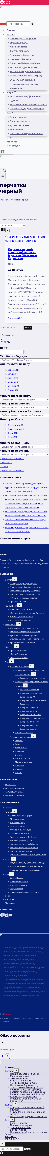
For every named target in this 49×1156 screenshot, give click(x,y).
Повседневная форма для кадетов (25, 587)
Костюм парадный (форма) (24, 67)
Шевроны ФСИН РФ (29, 721)
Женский (12, 378)
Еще (7, 662)
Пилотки (19, 769)
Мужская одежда (19, 42)
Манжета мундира (23, 762)
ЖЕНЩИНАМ (11, 606)
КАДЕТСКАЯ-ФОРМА (14, 788)
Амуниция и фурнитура (22, 55)
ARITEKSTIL (10, 784)
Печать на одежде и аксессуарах (27, 108)
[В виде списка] (8, 230)
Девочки (12, 370)
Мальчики (13, 382)
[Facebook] (2, 3)
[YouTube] (10, 916)
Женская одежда (18, 46)
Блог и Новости (18, 117)
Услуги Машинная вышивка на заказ (28, 104)
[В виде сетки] (3, 230)
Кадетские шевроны (29, 689)
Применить (7, 458)
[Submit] (3, 24)
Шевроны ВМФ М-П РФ (31, 693)
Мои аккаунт (13, 145)
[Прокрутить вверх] (2, 1056)
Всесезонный (14, 425)
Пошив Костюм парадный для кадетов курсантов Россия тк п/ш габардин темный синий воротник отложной (26, 487)
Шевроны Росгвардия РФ (32, 718)
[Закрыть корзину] (2, 1043)
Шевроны (19, 751)
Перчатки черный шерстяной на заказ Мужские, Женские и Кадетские (22, 254)
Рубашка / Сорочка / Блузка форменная (24, 86)
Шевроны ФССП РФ (29, 725)
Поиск (28, 328)
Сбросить (19, 458)
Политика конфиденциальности (26, 133)
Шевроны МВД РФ (28, 711)
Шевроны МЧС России (30, 714)
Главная (11, 30)
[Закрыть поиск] (2, 1144)
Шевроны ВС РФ (27, 697)
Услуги (8, 859)
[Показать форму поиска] (3, 170)
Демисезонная (15, 429)
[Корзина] (2, 152)
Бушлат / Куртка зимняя (22, 79)
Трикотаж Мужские (19, 657)
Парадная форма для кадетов (23, 583)
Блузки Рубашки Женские (21, 616)
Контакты (12, 141)
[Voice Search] (32, 23)
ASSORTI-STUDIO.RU (14, 795)
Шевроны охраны (28, 729)
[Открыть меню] (3, 176)
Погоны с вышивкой (24, 732)
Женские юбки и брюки (20, 620)
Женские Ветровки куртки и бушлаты (27, 613)
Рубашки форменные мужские (24, 635)
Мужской (12, 386)
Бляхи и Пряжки (22, 758)
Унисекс (11, 390)
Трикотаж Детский (18, 650)
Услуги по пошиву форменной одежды (25, 98)
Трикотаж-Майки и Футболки (25, 63)
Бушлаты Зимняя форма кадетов (25, 594)
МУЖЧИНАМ (10, 624)
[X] (5, 3)
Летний (11, 437)
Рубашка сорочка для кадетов (23, 598)
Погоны (18, 772)
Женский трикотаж (18, 654)
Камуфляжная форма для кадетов (25, 590)
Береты (18, 755)
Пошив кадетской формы (23, 38)
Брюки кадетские (18, 601)
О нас (9, 137)
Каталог (8, 812)
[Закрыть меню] (0, 1062)
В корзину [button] (13, 318)
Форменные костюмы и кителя (24, 628)
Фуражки (19, 740)
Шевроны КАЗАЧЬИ (29, 707)
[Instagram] (8, 3)
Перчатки (19, 765)
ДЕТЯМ (8, 580)
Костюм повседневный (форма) (26, 71)
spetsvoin (9, 1014)
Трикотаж (9, 647)
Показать (6, 462)
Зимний (11, 433)
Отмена (4, 466)
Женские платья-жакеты (21, 609)
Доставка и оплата (19, 125)
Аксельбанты (21, 747)
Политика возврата (20, 121)
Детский (12, 374)
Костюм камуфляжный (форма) (26, 75)
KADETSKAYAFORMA (14, 792)
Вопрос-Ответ (17, 129)
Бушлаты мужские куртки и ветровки (27, 639)
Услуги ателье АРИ (20, 50)
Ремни (18, 744)
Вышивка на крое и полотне (32, 678)
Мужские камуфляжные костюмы (25, 631)
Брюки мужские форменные (22, 642)
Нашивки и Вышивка (20, 59)
